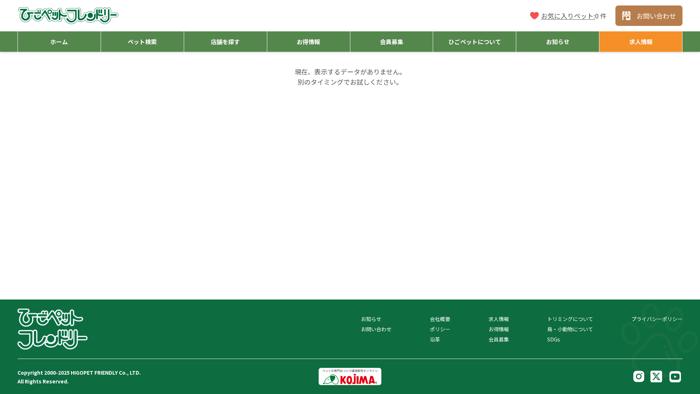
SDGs (553, 339)
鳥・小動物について (570, 329)
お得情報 (499, 329)
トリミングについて (570, 318)
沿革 (435, 339)
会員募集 (499, 339)
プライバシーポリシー (656, 318)
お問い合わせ (376, 329)
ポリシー (440, 329)
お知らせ (371, 318)
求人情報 (499, 318)
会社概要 (440, 318)
